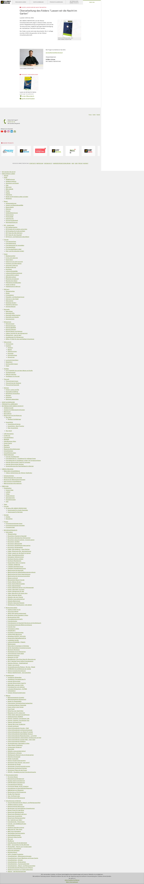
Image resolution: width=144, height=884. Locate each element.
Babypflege (9, 311)
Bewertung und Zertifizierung (13, 415)
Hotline (8, 517)
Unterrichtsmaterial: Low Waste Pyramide (20, 732)
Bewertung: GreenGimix (15, 816)
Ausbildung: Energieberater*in (17, 679)
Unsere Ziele (9, 490)
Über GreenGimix (13, 428)
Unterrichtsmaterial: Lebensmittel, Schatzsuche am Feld (24, 737)
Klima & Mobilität (11, 327)
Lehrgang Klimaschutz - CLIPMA (17, 689)
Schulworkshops (9, 476)
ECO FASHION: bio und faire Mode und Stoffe (19, 370)
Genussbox (11, 825)
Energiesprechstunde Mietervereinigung (20, 625)
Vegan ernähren (10, 284)
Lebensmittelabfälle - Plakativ (16, 642)
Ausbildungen (10, 675)
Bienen (10, 349)
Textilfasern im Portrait (13, 376)
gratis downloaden (28, 99)
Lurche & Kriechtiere (12, 360)
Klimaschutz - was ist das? (13, 335)
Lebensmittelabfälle (12, 271)
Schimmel (9, 397)
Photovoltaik (9, 216)
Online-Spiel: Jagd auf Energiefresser (19, 714)
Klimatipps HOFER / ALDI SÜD (17, 636)
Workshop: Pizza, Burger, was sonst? (19, 762)
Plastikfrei (9, 194)
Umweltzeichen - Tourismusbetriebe (18, 864)
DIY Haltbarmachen (11, 227)
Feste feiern (9, 259)
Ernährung (7, 435)
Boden (8, 293)
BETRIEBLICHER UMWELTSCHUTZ (12, 406)
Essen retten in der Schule (15, 707)
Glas (7, 185)
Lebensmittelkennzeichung (14, 273)
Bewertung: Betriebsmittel (16, 812)
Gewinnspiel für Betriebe (15, 512)
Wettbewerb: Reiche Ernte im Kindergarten (21, 755)
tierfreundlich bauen (12, 364)
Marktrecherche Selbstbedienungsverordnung (21, 572)
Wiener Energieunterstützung (17, 671)
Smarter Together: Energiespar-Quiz (18, 720)
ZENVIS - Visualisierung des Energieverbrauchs (22, 772)
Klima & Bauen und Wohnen (14, 331)
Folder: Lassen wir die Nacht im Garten (33, 7)
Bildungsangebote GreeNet (16, 697)
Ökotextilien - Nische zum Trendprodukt (20, 846)
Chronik (6, 506)
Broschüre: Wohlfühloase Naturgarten (19, 545)
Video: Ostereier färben (15, 595)
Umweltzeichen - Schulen (15, 860)
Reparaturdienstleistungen (12, 449)
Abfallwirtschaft (8, 408)
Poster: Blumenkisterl (14, 585)
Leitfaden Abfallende (14, 564)
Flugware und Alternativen (14, 263)
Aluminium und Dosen (12, 183)
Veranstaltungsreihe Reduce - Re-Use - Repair (21, 667)
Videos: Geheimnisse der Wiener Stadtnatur (19, 473)
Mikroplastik (9, 189)
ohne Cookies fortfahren (72, 880)
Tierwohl (6, 379)
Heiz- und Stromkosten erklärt (15, 251)
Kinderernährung (11, 267)
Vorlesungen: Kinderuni (15, 747)
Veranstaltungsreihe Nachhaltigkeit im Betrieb (20, 466)
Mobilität (6, 439)
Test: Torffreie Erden (14, 796)
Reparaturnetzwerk (13, 655)
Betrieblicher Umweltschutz (74, 2)
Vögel (7, 366)
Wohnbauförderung (11, 222)
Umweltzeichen (8, 451)
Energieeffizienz (9, 437)
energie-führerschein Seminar (15, 464)
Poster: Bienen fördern (14, 582)
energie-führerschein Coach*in (17, 683)
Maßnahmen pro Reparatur (16, 790)
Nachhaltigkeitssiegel (14, 835)
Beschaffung (7, 413)
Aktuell (6, 175)
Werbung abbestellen (12, 399)
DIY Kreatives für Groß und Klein (15, 231)
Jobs (76, 163)
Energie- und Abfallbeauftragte (17, 823)
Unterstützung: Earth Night (16, 653)
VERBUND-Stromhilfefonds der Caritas (19, 669)
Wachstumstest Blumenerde (16, 798)
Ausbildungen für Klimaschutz (15, 337)
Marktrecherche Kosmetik (15, 570)
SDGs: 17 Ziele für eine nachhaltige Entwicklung (20, 339)
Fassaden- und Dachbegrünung (15, 297)
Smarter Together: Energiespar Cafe (18, 718)
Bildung (8, 695)
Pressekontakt (10, 527)
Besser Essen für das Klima (16, 810)
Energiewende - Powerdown (16, 822)
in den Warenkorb (27, 96)
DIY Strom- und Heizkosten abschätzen (17, 237)
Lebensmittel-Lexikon (12, 275)
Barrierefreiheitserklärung (61, 163)
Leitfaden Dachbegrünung (15, 566)
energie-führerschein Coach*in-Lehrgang (18, 462)
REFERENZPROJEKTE (10, 530)
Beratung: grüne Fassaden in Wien (18, 615)
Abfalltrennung (10, 179)
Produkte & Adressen (56, 2)
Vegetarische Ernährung (13, 286)
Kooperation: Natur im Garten (16, 562)
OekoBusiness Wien (10, 441)
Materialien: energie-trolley (16, 685)
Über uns (92, 2)
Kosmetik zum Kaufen (12, 317)
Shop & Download (38, 2)
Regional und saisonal (12, 279)
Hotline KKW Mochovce (15, 634)
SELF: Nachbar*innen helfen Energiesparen (20, 661)
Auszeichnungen (11, 499)
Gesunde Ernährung (12, 265)
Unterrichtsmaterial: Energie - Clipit (18, 728)
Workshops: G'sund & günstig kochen (19, 766)
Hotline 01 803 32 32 (14, 609)
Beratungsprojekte (11, 607)
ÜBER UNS (5, 486)
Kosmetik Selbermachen (13, 315)
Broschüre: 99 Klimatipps (15, 547)
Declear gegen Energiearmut (16, 780)
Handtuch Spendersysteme (16, 827)
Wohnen (6, 388)
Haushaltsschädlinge (12, 391)
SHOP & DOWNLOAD (8, 402)
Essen (6, 254)
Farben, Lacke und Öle (12, 389)
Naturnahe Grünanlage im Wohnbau (18, 646)
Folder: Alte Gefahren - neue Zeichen (19, 549)
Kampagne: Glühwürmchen (16, 557)
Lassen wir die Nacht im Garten (28, 92)
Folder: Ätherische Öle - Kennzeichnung (19, 551)
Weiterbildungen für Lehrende (13, 477)
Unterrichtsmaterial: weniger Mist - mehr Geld (21, 739)
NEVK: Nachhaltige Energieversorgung (19, 648)
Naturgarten (9, 301)
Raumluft (6, 445)
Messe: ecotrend (13, 578)
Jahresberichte (10, 497)
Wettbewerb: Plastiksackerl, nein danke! (20, 605)
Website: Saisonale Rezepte (16, 603)
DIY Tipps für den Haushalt (14, 235)
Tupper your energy (13, 665)
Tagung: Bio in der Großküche (16, 724)
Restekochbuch (12, 852)
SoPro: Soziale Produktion (15, 854)
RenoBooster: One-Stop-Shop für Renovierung (22, 659)
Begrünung (7, 411)
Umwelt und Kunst (13, 726)
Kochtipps (9, 269)
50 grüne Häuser (13, 777)
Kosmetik (7, 309)
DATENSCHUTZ (48, 163)
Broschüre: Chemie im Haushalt (17, 536)
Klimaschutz (7, 322)
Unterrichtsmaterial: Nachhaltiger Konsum (20, 734)
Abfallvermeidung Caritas (15, 804)
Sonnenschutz (10, 319)
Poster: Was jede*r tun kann (16, 589)
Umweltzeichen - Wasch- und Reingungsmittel (21, 866)
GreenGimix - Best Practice (16, 426)
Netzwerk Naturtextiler (15, 837)
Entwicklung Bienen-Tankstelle (17, 705)
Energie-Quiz (11, 627)
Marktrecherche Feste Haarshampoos (19, 574)
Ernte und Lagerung (12, 258)
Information (9, 532)
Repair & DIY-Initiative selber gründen (17, 196)
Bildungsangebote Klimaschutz (17, 699)
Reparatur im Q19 (13, 657)
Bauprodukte (10, 207)
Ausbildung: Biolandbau (15, 677)
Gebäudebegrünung (12, 213)
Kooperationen (10, 496)
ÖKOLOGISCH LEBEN (8, 173)
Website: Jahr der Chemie (15, 597)
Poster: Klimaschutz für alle (16, 591)
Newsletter (9, 518)
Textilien (6, 368)
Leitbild (8, 492)
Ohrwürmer (11, 357)
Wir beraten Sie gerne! (8, 172)
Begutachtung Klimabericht (16, 778)
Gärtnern (6, 289)
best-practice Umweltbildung (12, 481)
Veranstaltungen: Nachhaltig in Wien (18, 743)
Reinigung (7, 447)
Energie (6, 239)
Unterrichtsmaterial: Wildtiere (17, 741)
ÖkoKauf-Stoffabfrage (14, 419)
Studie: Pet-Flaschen (14, 794)
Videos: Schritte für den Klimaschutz (17, 333)
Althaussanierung (11, 203)
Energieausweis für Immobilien (15, 245)
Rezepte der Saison (11, 281)
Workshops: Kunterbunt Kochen (17, 768)
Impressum (40, 163)
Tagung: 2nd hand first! (14, 722)
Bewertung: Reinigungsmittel (16, 818)
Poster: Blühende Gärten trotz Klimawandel (21, 587)
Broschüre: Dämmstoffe (15, 543)
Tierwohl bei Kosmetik (12, 385)
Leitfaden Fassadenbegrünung (17, 568)
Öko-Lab (10, 839)
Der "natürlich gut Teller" (15, 820)
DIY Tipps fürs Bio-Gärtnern (14, 233)
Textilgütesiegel (10, 372)
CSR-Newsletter (9, 433)
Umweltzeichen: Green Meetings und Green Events (23, 858)
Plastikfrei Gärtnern (12, 304)
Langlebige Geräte (13, 640)
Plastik (8, 193)
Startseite (32, 163)
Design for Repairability (15, 701)
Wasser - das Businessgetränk (17, 871)
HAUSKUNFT (12, 630)
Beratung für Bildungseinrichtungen (14, 479)
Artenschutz (9, 344)
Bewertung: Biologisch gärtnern (17, 814)
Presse (80, 163)
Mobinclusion (12, 644)
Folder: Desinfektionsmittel (16, 555)
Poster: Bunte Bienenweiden (16, 583)
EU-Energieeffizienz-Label (13, 249)
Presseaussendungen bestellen (15, 525)
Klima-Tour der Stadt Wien (15, 711)
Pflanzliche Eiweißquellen (13, 282)
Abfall (5, 177)
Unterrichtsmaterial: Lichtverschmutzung (20, 730)
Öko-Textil (9, 431)
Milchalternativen (11, 277)
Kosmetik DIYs (10, 313)
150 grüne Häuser (13, 611)
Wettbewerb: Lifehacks (15, 753)
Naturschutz (7, 342)
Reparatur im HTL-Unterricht (16, 713)
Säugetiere (9, 362)
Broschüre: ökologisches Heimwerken (19, 538)
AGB (73, 163)
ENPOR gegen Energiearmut (16, 782)
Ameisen (10, 347)
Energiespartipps (11, 241)
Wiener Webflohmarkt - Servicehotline (19, 672)
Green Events (8, 443)
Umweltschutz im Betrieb (13, 801)
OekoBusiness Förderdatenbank (17, 843)
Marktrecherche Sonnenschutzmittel (19, 576)
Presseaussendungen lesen (14, 523)
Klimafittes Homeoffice (13, 393)
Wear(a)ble (11, 749)
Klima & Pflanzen (11, 329)
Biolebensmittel (10, 256)
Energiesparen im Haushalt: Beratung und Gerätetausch (24, 623)
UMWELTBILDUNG (7, 469)
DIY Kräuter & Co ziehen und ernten (16, 229)
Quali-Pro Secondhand (14, 848)
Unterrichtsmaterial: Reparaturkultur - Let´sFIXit (22, 736)
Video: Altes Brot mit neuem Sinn (17, 593)
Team (5, 504)
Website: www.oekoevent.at (16, 599)
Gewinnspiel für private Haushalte (18, 510)
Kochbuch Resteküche (14, 561)
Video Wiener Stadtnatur (15, 745)
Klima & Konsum (11, 325)
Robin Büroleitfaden (14, 850)
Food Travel (11, 709)
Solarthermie (10, 218)
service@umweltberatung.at (54, 52)
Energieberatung (11, 243)
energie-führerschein (14, 681)
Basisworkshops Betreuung (16, 806)
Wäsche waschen (11, 374)
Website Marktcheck (14, 601)
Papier (8, 191)
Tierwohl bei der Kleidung (13, 383)
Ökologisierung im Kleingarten (17, 651)
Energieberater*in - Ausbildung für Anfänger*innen (21, 458)
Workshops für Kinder (14, 764)
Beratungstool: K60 (14, 617)
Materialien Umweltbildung (12, 471)
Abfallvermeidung (11, 181)
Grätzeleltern (12, 691)
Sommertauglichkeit (12, 220)
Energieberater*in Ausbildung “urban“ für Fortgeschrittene (23, 460)
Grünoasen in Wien (13, 628)
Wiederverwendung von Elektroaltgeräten (20, 869)
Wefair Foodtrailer (13, 758)
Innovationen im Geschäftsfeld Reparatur (20, 788)
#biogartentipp (10, 291)
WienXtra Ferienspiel (14, 757)
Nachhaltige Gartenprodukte (16, 833)
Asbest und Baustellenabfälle (14, 205)
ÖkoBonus (11, 841)
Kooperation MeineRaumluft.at (17, 638)
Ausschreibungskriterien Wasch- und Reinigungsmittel (24, 802)
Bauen (6, 201)
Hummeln (10, 353)
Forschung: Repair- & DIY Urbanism (18, 786)
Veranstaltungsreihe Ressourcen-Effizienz (20, 867)
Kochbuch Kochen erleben (15, 559)
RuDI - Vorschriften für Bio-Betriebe (18, 844)
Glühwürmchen (12, 351)
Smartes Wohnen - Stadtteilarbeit (18, 663)
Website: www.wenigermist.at (17, 751)
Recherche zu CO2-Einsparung (17, 792)
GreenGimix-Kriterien (14, 424)
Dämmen (8, 209)
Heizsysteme (10, 215)
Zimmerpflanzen (11, 306)
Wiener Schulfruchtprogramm (17, 760)
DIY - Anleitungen (9, 225)
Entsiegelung (10, 295)
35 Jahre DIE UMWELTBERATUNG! (16, 508)
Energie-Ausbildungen (12, 456)
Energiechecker (12, 621)
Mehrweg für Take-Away (15, 829)
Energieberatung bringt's (15, 619)
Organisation (7, 488)
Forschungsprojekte (12, 775)
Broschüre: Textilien (14, 541)
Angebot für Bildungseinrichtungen (14, 410)
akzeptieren (72, 878)
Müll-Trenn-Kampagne (14, 831)
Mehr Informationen (72, 882)
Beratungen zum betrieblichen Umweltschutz (21, 808)
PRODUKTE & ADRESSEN (10, 404)
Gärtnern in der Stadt (12, 299)
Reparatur (9, 198)
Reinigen (8, 395)
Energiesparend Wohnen (15, 784)
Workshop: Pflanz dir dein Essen (17, 770)
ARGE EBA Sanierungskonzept (17, 613)
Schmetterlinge (12, 355)
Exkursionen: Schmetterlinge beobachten (20, 703)
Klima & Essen (10, 323)
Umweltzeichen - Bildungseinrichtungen (19, 856)
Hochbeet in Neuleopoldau (15, 632)
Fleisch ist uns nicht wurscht (14, 261)
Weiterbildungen (9, 454)
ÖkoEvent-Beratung (14, 649)
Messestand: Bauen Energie (16, 580)
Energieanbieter (10, 247)
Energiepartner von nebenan (16, 687)
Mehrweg (8, 187)
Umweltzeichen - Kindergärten (17, 862)
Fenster (8, 211)
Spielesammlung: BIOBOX (15, 716)
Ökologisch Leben (20, 2)
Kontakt (85, 163)
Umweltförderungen (10, 453)
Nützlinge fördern (11, 302)
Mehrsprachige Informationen (13, 483)
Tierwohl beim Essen (12, 381)
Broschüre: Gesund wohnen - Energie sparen (21, 540)
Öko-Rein (8, 417)
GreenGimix (9, 422)
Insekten (8, 346)
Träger (8, 494)
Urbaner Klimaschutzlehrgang (16, 692)
